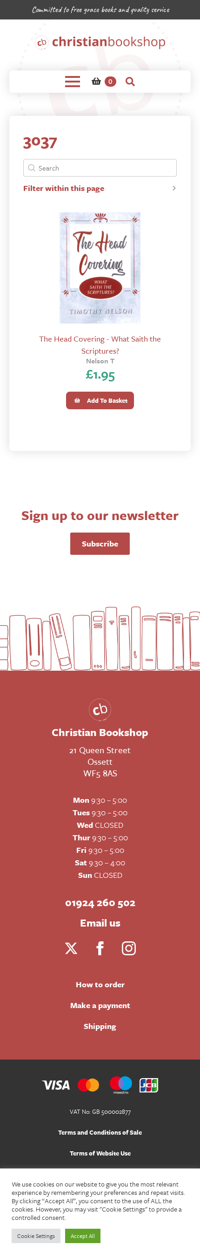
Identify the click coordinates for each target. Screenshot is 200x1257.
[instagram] (128, 948)
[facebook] (100, 948)
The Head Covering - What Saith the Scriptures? (100, 344)
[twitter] (71, 948)
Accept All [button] (83, 1236)
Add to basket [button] (107, 400)
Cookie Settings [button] (36, 1236)
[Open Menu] (72, 81)
